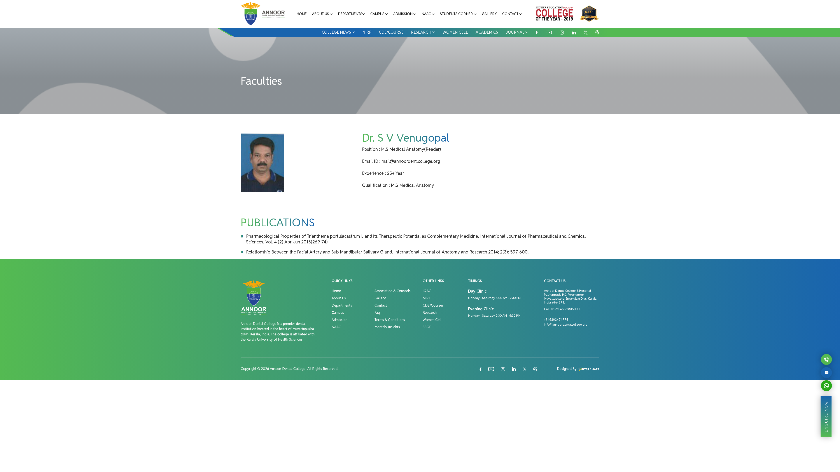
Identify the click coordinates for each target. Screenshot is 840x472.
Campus (377, 14)
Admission (403, 14)
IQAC (427, 291)
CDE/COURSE (391, 32)
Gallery (489, 14)
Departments (350, 14)
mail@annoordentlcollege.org (411, 161)
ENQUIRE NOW (826, 416)
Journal (515, 32)
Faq (377, 312)
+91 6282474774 (556, 319)
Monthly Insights (387, 327)
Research (421, 32)
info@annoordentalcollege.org (566, 324)
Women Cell (455, 32)
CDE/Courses (433, 305)
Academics (487, 32)
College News (336, 32)
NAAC (426, 14)
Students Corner (456, 14)
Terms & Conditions (389, 320)
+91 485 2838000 (567, 309)
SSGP (427, 327)
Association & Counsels (392, 291)
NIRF (366, 32)
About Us (320, 14)
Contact (510, 14)
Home (302, 14)
